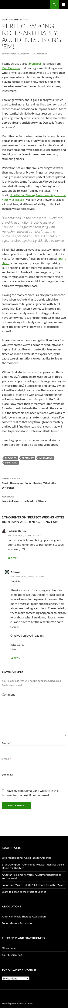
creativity (28, 458)
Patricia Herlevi (17, 530)
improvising (46, 458)
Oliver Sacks (9, 948)
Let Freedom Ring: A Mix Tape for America (26, 857)
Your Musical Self (12, 954)
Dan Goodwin (11, 68)
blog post (35, 63)
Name (6, 743)
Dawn (27, 53)
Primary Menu (63, 4)
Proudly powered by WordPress (17, 1003)
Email (6, 759)
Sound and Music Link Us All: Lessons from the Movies (33, 884)
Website (7, 774)
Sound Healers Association (17, 923)
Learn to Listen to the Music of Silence (24, 499)
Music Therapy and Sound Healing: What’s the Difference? (29, 483)
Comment (9, 694)
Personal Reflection (15, 19)
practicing (11, 462)
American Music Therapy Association (24, 916)
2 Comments (40, 53)
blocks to (11, 458)
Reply (14, 558)
